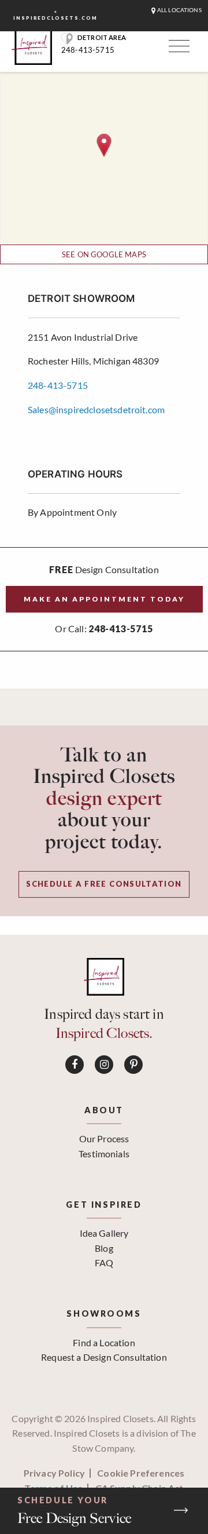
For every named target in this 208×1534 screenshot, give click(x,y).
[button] (104, 145)
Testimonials (104, 1153)
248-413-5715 (87, 49)
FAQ (104, 1262)
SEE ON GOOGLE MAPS (104, 254)
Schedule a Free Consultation (103, 883)
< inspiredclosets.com (55, 15)
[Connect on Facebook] (74, 1064)
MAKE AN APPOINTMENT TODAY (104, 599)
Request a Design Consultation (104, 1356)
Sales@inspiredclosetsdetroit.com (96, 409)
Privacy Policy (54, 1473)
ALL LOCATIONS (179, 10)
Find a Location (104, 1342)
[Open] (177, 48)
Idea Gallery (104, 1232)
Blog (104, 1248)
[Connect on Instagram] (104, 1064)
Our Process (104, 1138)
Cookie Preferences (140, 1473)
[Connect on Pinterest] (133, 1064)
